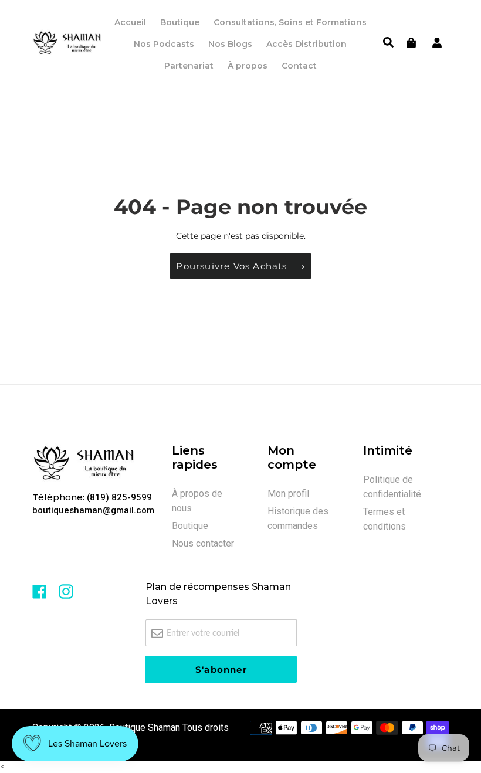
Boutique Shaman (144, 727)
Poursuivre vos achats (231, 266)
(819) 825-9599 (119, 497)
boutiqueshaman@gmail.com (93, 510)
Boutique (190, 525)
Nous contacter (203, 543)
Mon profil (288, 493)
